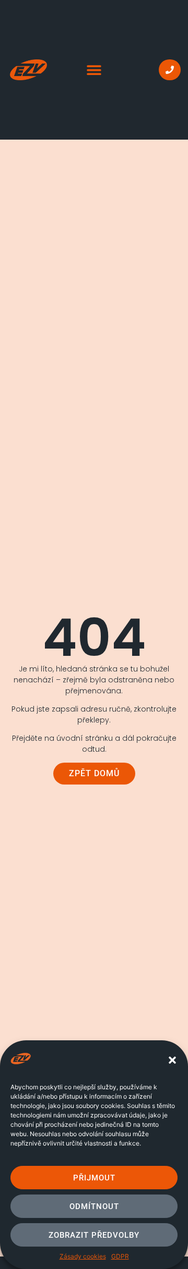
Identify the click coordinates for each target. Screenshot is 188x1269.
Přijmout (94, 1178)
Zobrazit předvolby (94, 1235)
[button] (172, 1060)
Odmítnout (94, 1206)
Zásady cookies (83, 1256)
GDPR (120, 1256)
